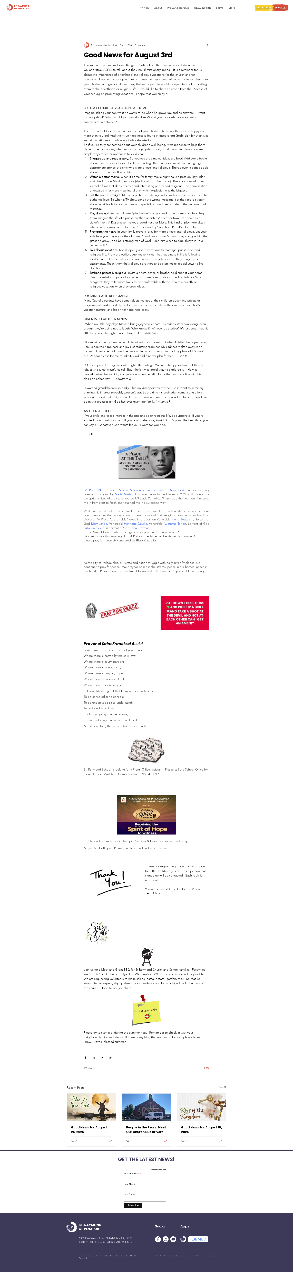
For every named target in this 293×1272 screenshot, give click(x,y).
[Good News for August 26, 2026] (91, 1107)
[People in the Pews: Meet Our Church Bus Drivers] (146, 1107)
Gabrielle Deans (177, 1256)
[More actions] (207, 45)
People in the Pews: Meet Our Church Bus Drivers (146, 1129)
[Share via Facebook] (85, 1057)
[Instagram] (166, 1239)
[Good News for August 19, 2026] (201, 1107)
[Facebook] (158, 1239)
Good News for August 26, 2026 (89, 1129)
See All (222, 1087)
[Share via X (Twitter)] (93, 1057)
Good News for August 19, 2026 (201, 1129)
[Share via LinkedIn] (102, 1057)
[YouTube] (173, 1239)
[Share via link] (110, 1057)
